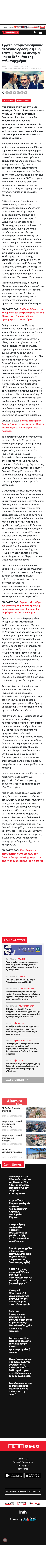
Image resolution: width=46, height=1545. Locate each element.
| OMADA (21, 976)
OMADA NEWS (8, 100)
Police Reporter (23, 100)
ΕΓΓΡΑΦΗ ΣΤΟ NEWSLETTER (21, 1491)
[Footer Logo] (16, 1446)
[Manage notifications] (5, 1540)
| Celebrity (20, 1060)
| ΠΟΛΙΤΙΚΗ (21, 959)
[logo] (10, 32)
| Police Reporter (26, 989)
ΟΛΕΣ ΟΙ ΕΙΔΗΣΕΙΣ (15, 1080)
